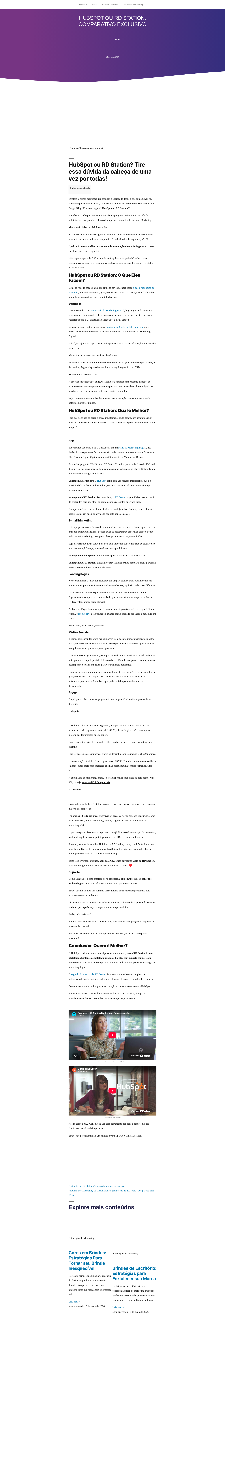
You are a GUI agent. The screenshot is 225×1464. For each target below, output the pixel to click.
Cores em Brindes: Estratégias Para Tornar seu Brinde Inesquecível (87, 1260)
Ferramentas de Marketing (133, 5)
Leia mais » (75, 1301)
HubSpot (101, 480)
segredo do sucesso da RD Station (88, 974)
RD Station (120, 497)
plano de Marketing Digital (132, 447)
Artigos (94, 5)
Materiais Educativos (110, 5)
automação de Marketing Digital (107, 310)
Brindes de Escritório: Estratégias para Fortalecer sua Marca (134, 1273)
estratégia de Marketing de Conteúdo (124, 327)
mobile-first (84, 613)
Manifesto (83, 5)
